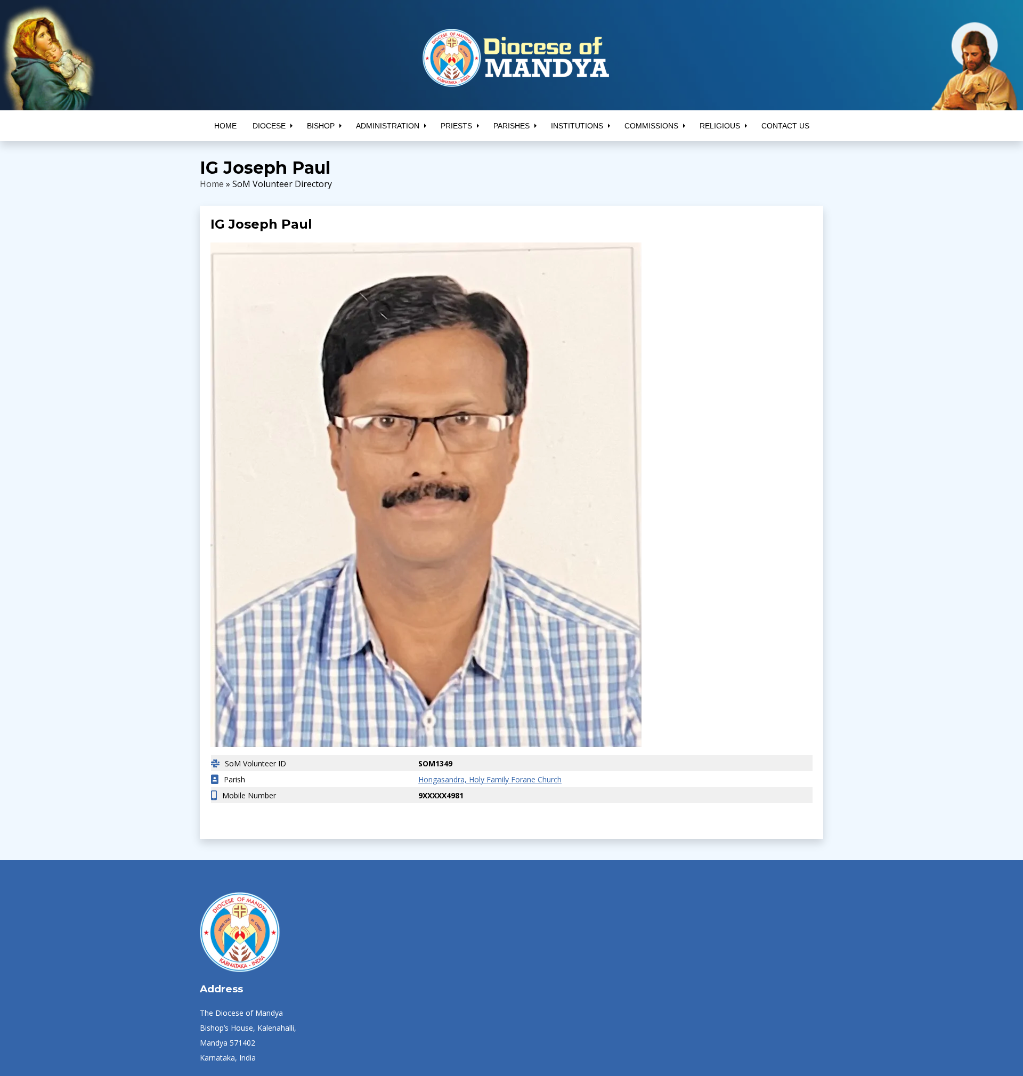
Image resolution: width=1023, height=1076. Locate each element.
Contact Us (785, 126)
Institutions (577, 126)
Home (225, 126)
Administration (387, 126)
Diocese (269, 126)
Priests (456, 126)
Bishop (321, 126)
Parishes (511, 126)
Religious (720, 126)
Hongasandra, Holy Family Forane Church (485, 779)
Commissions (651, 126)
